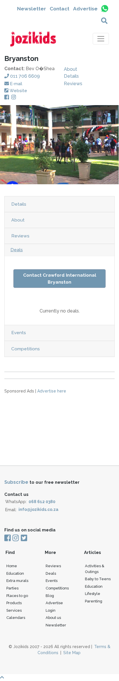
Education (15, 573)
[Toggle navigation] (101, 38)
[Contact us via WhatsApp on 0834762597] (104, 8)
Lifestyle (92, 593)
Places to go (17, 595)
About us (53, 617)
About (70, 69)
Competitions (25, 348)
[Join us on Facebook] (8, 538)
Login (50, 610)
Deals (16, 250)
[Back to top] (59, 677)
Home (11, 566)
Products (14, 603)
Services (14, 610)
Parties (12, 588)
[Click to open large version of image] (59, 145)
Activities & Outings (94, 569)
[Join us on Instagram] (16, 538)
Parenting (93, 601)
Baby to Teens (98, 579)
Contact (59, 9)
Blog (50, 595)
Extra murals (17, 580)
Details (71, 76)
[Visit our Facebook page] (7, 97)
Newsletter (31, 9)
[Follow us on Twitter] (23, 538)
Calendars (15, 617)
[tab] (59, 204)
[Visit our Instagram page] (14, 97)
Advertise (85, 9)
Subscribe (16, 482)
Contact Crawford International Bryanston (59, 278)
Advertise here (51, 391)
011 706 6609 (25, 76)
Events (18, 332)
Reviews (73, 83)
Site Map (72, 652)
